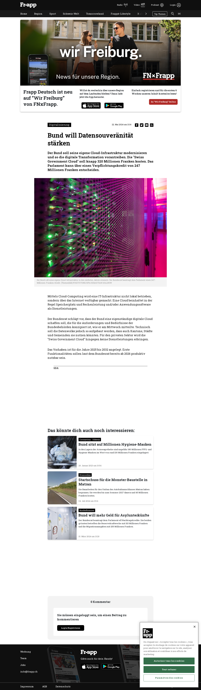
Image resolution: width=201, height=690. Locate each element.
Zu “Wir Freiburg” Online (163, 101)
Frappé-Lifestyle (118, 17)
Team (23, 658)
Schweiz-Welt (69, 17)
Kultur (139, 17)
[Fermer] (194, 626)
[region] (169, 654)
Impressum (27, 686)
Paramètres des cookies (169, 677)
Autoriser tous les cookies (169, 660)
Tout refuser (169, 669)
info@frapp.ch (29, 671)
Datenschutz (63, 686)
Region (36, 17)
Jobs (23, 664)
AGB (44, 686)
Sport (50, 17)
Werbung (25, 651)
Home (21, 17)
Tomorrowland (92, 17)
